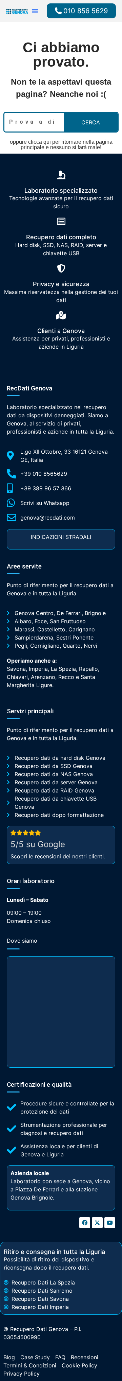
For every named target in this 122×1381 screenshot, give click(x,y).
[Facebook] (84, 1222)
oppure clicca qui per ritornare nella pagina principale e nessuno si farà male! (61, 144)
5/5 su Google (38, 844)
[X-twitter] (97, 1222)
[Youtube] (109, 1222)
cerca (90, 122)
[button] (35, 11)
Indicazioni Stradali (61, 537)
